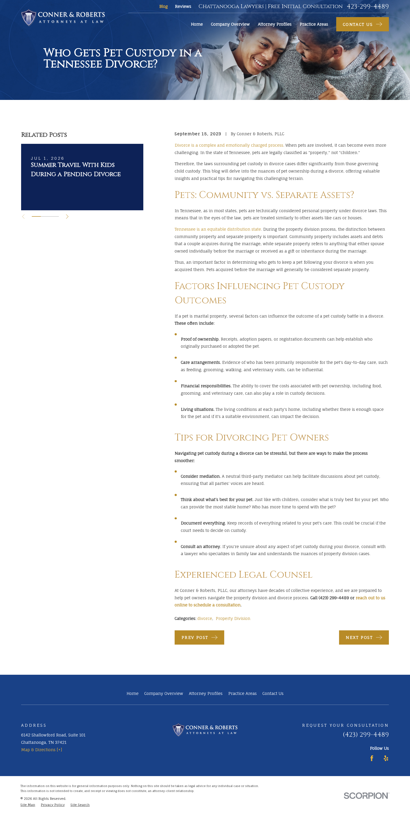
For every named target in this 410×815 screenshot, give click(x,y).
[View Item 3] (54, 216)
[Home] (63, 17)
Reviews (183, 6)
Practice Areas (242, 693)
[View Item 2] (45, 216)
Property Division (233, 618)
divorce (204, 618)
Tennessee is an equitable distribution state (218, 229)
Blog (163, 6)
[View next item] (67, 216)
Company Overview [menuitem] (230, 24)
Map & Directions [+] (41, 749)
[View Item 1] (36, 216)
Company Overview (163, 693)
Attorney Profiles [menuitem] (275, 24)
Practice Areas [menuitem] (314, 24)
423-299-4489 (368, 6)
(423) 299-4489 (366, 734)
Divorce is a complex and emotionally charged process (229, 145)
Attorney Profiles (206, 693)
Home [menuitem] (197, 24)
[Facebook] (372, 758)
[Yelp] (386, 758)
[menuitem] (27, 805)
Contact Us (273, 693)
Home (132, 693)
